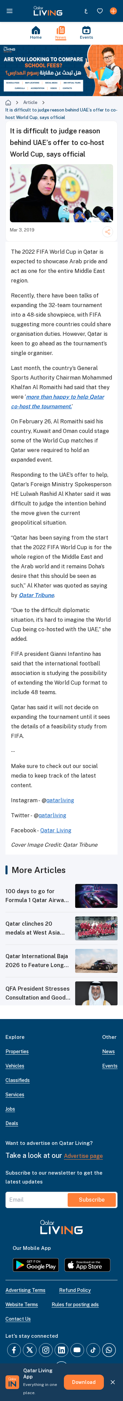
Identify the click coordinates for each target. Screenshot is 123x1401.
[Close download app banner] (113, 1382)
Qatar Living (55, 830)
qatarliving (60, 800)
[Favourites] (100, 11)
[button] (48, 10)
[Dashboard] (113, 11)
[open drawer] (9, 11)
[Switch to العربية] (86, 11)
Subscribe (92, 1200)
